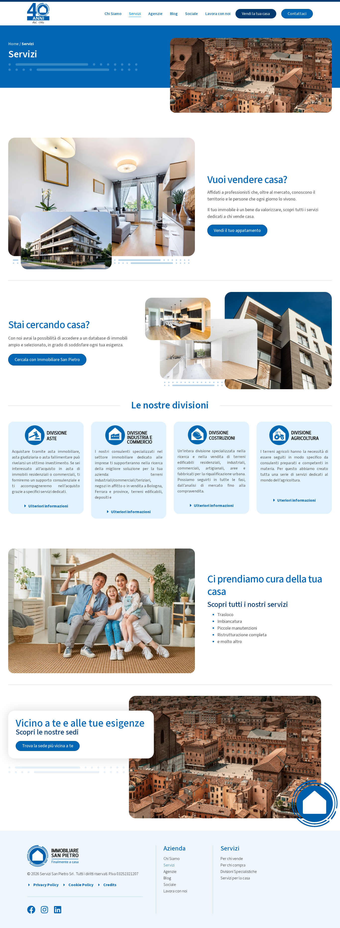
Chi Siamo (113, 13)
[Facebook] (31, 910)
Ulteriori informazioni (48, 506)
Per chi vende (232, 859)
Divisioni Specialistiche (239, 872)
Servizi (135, 13)
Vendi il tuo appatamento (237, 230)
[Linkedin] (58, 910)
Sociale (191, 13)
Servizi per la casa (235, 878)
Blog (174, 13)
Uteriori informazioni (296, 500)
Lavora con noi (217, 13)
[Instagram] (44, 910)
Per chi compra (233, 865)
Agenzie (155, 13)
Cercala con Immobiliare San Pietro (47, 360)
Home (13, 44)
